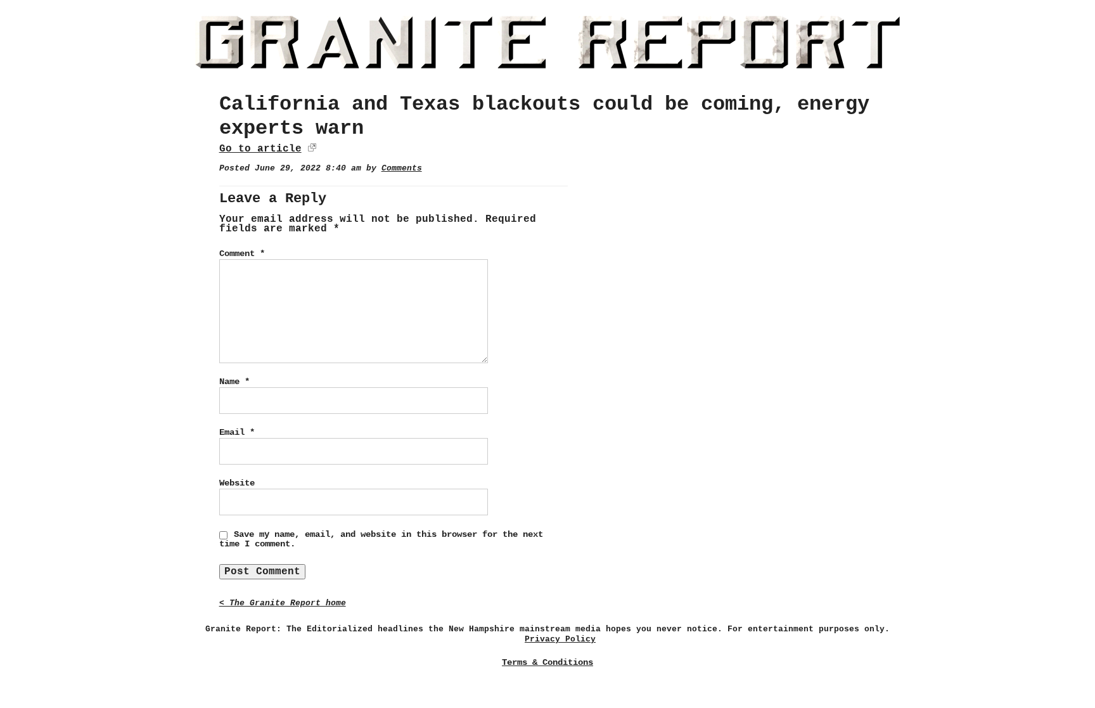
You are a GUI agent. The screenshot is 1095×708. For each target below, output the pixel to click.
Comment (242, 253)
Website (237, 483)
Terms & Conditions (547, 662)
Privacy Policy (560, 639)
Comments (401, 168)
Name (234, 382)
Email (237, 432)
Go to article (260, 149)
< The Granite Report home (282, 603)
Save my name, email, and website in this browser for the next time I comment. (381, 539)
